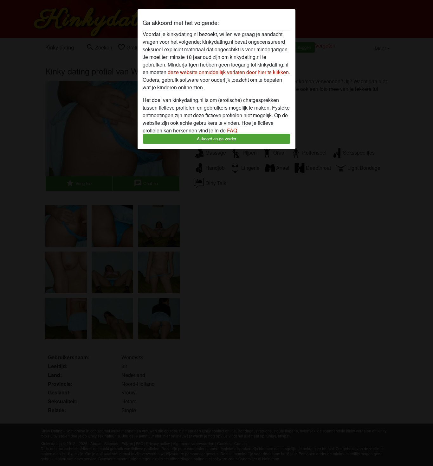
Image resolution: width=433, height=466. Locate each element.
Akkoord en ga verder (216, 139)
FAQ (232, 130)
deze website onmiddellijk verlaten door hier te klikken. (229, 72)
